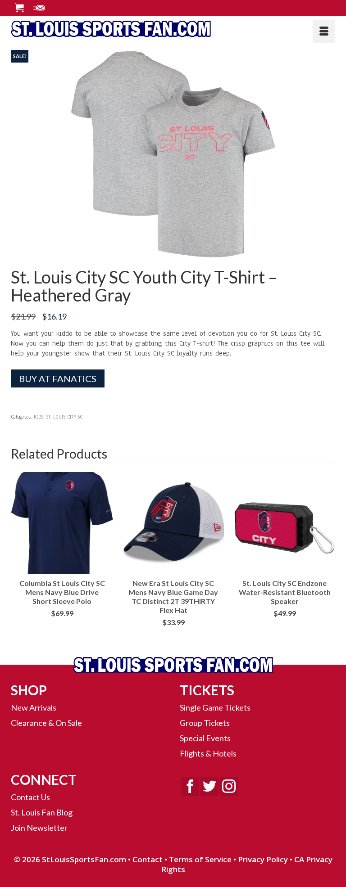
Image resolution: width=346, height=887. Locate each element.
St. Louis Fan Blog (42, 812)
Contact (147, 859)
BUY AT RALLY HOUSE (62, 627)
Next (327, 558)
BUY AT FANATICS (57, 378)
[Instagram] (229, 786)
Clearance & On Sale (46, 723)
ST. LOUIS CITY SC (64, 417)
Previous (19, 558)
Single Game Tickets (215, 707)
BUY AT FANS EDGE (284, 627)
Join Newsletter (39, 828)
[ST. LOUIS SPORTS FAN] (173, 28)
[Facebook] (190, 786)
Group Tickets (205, 723)
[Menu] (324, 31)
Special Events (205, 738)
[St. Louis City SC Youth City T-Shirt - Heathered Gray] (173, 154)
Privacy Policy (263, 859)
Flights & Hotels (208, 753)
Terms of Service (200, 859)
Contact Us (30, 797)
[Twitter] (209, 786)
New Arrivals (33, 707)
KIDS (38, 417)
